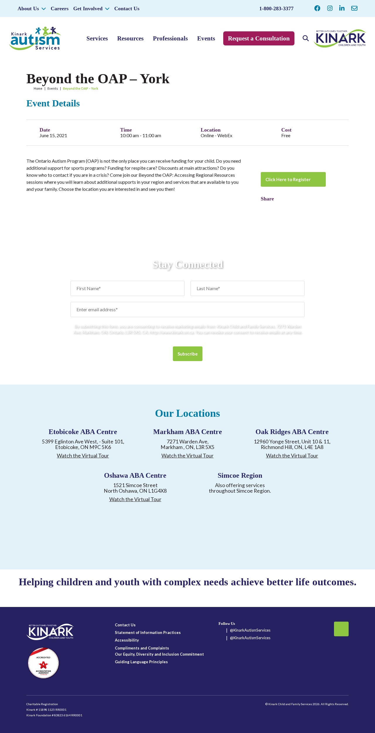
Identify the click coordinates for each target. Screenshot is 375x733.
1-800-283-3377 (276, 8)
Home (38, 88)
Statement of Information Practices (148, 632)
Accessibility (127, 640)
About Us (28, 8)
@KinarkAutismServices (250, 630)
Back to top (341, 629)
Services (97, 38)
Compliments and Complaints (142, 648)
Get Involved (88, 8)
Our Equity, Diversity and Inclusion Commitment (159, 654)
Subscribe (188, 353)
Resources (130, 38)
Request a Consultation (259, 38)
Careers (60, 8)
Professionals (170, 38)
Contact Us (126, 8)
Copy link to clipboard (275, 207)
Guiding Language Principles (141, 661)
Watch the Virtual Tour (83, 455)
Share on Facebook (265, 207)
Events (206, 38)
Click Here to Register (288, 179)
